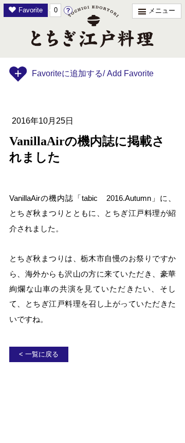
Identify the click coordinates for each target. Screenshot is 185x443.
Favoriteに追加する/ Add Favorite (93, 73)
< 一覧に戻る (39, 354)
